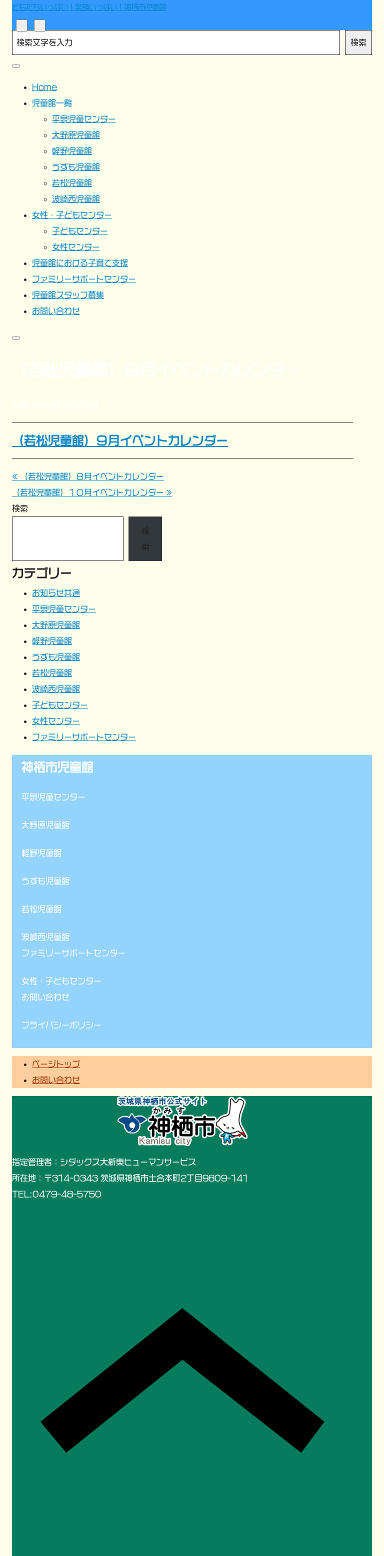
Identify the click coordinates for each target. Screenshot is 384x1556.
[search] (22, 25)
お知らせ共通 (56, 593)
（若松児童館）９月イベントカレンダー (120, 440)
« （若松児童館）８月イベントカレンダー (88, 476)
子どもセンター (60, 705)
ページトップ (56, 1064)
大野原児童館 (56, 625)
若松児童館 (52, 673)
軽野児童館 (52, 641)
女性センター (56, 721)
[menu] (40, 25)
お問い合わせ (56, 1080)
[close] (16, 66)
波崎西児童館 (56, 689)
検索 (358, 42)
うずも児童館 (56, 657)
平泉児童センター (64, 609)
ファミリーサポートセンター (84, 737)
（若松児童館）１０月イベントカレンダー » (92, 492)
